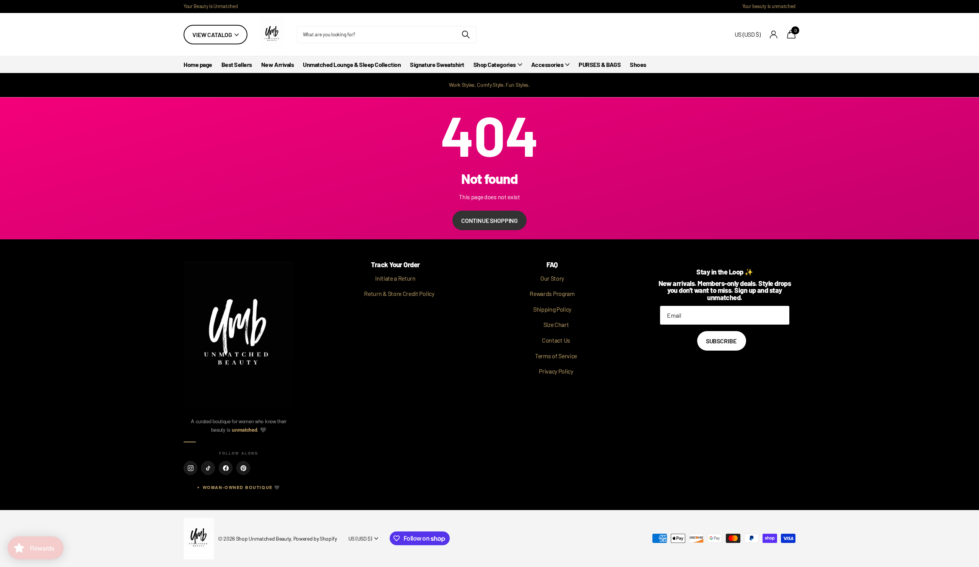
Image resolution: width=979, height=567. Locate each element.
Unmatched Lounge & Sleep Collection (352, 64)
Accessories (547, 64)
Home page (198, 64)
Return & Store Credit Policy (399, 293)
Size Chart (556, 324)
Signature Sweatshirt (437, 64)
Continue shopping (489, 220)
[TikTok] (208, 468)
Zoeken (465, 34)
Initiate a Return (395, 278)
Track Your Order (395, 264)
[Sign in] (774, 34)
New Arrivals (277, 64)
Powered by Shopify (315, 538)
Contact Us (556, 340)
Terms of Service (556, 355)
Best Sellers (236, 64)
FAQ (552, 264)
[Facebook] (226, 468)
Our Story (552, 278)
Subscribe (721, 340)
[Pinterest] (243, 468)
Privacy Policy (556, 371)
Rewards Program (552, 293)
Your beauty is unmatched (768, 6)
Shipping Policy (552, 309)
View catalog (212, 34)
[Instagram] (190, 468)
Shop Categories (494, 64)
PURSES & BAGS (600, 64)
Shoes (638, 64)
